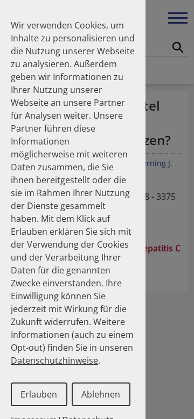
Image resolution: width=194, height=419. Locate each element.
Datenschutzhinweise (54, 360)
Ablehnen (100, 394)
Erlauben (38, 394)
